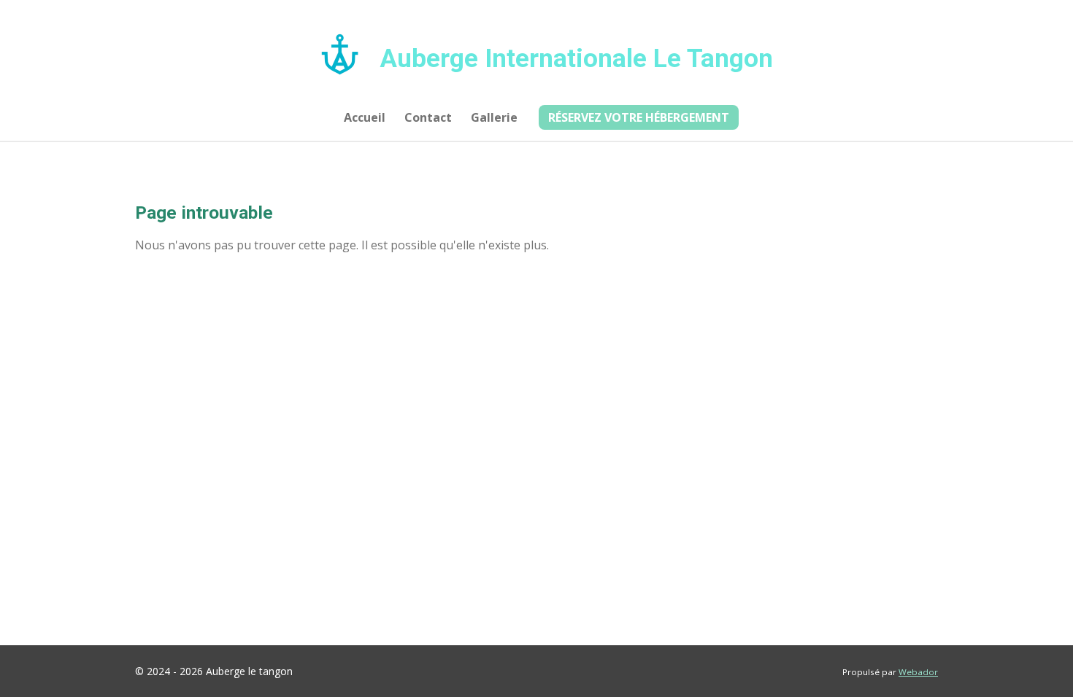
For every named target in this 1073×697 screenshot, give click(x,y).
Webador (918, 671)
